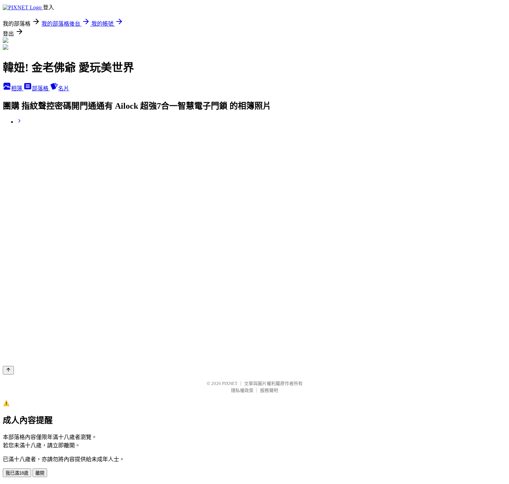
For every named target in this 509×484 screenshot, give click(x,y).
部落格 (41, 88)
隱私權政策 (242, 390)
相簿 (17, 88)
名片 (63, 88)
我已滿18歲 (17, 473)
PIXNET (230, 383)
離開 (39, 473)
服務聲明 (269, 390)
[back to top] (8, 370)
